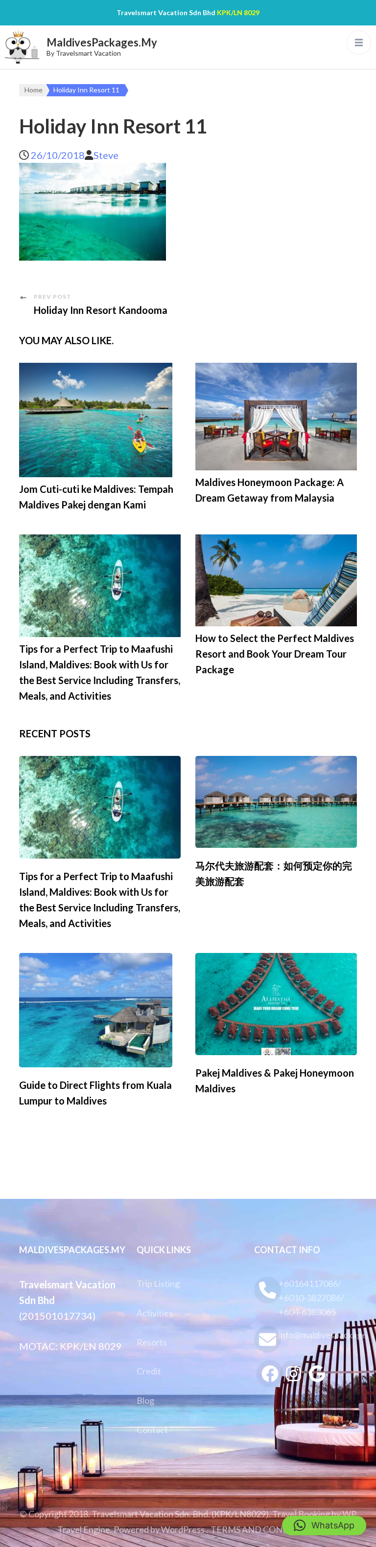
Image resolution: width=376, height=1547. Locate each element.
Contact (152, 1429)
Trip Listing (158, 1283)
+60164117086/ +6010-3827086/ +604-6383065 (311, 1297)
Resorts (152, 1342)
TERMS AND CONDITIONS (265, 1529)
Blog (145, 1400)
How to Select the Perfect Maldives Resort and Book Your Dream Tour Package (274, 653)
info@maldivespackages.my (318, 1334)
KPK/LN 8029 (238, 12)
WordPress (183, 1529)
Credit (149, 1371)
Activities (155, 1312)
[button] (324, 1525)
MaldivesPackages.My (102, 42)
